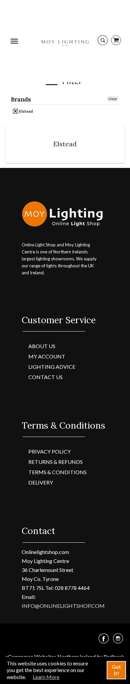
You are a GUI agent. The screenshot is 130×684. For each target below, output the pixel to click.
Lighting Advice (51, 366)
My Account (46, 356)
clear (112, 98)
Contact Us (45, 377)
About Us (41, 346)
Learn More (46, 677)
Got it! (116, 670)
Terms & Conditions (57, 472)
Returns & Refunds (55, 462)
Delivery (40, 482)
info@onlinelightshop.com (63, 606)
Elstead (25, 111)
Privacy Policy (49, 451)
